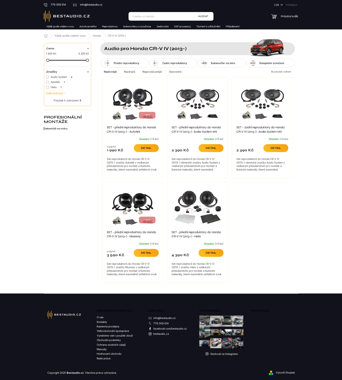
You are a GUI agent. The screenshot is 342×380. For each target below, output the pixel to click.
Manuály (102, 349)
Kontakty (102, 321)
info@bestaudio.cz (164, 318)
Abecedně (175, 71)
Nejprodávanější (152, 71)
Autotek (58, 81)
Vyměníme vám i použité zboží (115, 335)
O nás (100, 317)
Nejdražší (129, 71)
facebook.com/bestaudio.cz (170, 328)
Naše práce (104, 358)
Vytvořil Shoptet (285, 372)
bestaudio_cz (161, 333)
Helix (56, 87)
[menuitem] (60, 26)
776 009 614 (161, 323)
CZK (277, 4)
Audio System (61, 76)
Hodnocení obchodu (109, 353)
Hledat (203, 16)
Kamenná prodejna (108, 326)
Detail (146, 148)
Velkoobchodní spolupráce (113, 330)
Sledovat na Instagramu (224, 353)
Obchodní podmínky (109, 340)
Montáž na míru (56, 128)
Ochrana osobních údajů (111, 344)
